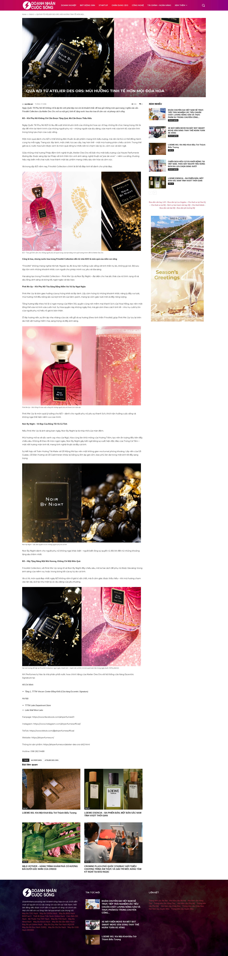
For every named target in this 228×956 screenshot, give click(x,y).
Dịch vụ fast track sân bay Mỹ (178, 205)
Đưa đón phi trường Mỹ (186, 208)
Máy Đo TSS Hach (58, 919)
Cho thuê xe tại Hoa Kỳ (197, 202)
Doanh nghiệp (173, 120)
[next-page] (154, 192)
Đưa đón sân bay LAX (157, 202)
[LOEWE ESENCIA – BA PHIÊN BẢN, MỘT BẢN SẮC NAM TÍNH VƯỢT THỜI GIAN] (113, 789)
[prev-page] (150, 192)
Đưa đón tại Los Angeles (177, 202)
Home (24, 14)
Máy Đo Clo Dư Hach (57, 927)
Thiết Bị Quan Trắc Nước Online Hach (49, 916)
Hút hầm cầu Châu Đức (171, 906)
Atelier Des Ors (51, 760)
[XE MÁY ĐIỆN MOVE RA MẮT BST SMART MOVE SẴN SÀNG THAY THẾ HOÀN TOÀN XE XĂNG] (157, 132)
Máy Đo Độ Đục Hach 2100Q (34, 927)
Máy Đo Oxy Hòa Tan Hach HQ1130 (59, 924)
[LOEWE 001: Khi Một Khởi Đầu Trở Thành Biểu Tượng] (51, 789)
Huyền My (29, 104)
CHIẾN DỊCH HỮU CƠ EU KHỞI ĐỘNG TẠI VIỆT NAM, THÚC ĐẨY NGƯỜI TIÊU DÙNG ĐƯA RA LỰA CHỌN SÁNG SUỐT (186, 163)
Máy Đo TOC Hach (30, 913)
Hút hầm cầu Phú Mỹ (186, 903)
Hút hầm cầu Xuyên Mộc (159, 909)
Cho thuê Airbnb (198, 205)
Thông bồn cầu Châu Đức (193, 906)
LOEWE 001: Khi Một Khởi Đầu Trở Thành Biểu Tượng (49, 813)
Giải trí (31, 14)
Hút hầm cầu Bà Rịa (177, 900)
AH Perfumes (36, 760)
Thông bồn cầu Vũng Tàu (164, 903)
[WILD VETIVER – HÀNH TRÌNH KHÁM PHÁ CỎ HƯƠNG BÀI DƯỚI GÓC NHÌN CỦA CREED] (51, 842)
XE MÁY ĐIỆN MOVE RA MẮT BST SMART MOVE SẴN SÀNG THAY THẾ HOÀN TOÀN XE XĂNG (186, 130)
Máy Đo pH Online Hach (32, 924)
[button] (203, 5)
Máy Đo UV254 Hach (48, 913)
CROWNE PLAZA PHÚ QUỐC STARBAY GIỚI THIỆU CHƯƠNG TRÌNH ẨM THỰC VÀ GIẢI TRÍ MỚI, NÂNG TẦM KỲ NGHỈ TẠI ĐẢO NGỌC (112, 869)
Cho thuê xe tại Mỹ (158, 205)
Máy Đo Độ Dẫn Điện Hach (63, 922)
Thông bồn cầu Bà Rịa (158, 900)
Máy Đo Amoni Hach (41, 922)
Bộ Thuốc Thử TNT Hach (38, 919)
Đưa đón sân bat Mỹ (167, 208)
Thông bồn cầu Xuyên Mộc (182, 909)
